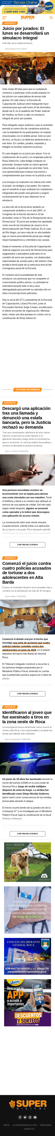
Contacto (29, 1129)
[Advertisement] (27, 357)
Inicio (7, 1125)
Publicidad (45, 1125)
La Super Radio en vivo (24, 1125)
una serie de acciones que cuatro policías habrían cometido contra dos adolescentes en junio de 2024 (26, 646)
